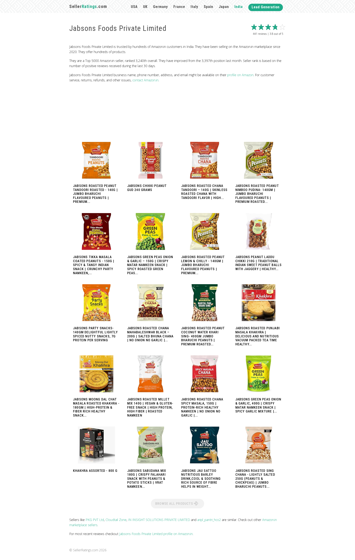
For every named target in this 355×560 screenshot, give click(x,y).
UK (145, 6)
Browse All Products (174, 503)
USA (134, 6)
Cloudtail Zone (116, 519)
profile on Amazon (240, 75)
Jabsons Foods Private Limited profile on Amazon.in (156, 534)
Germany (160, 6)
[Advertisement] (177, 112)
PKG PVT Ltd (95, 519)
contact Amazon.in (145, 80)
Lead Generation (266, 7)
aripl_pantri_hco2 (209, 519)
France (179, 6)
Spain (208, 6)
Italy (194, 6)
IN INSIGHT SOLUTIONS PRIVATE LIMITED (159, 519)
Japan (224, 6)
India (238, 6)
